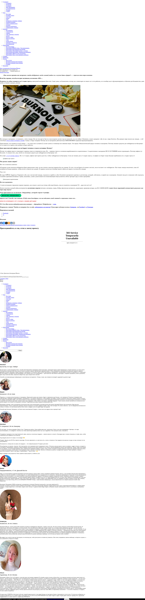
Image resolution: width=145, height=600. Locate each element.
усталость (32, 225)
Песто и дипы (9, 37)
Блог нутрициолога (10, 68)
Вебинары (5, 57)
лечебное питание (10, 22)
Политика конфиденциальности (55, 599)
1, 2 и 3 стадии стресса (12, 155)
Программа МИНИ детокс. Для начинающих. (18, 48)
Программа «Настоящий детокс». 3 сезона (17, 50)
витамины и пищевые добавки (14, 21)
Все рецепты (9, 30)
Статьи (8, 11)
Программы (6, 45)
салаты (8, 35)
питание (8, 25)
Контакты (5, 65)
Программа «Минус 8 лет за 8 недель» (16, 53)
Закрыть (66, 599)
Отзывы (8, 10)
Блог (4, 12)
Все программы (10, 46)
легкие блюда (9, 41)
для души (8, 16)
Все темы (8, 14)
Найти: (2, 350)
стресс (28, 225)
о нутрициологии (10, 8)
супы (7, 40)
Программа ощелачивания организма (15, 49)
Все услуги (9, 60)
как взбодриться (10, 225)
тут (54, 204)
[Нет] (69, 599)
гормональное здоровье (12, 27)
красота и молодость (11, 26)
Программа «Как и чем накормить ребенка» (17, 55)
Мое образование (10, 7)
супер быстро (9, 31)
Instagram (73, 207)
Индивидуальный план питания (14, 63)
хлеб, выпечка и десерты (12, 34)
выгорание (3, 225)
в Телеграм (89, 207)
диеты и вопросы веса (11, 23)
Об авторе (8, 4)
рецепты (5, 29)
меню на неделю (10, 38)
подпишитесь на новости (42, 207)
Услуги (5, 59)
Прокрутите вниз (4, 72)
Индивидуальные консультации (14, 61)
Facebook (82, 207)
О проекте (5, 1)
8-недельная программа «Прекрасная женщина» (18, 52)
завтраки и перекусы (11, 42)
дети (7, 19)
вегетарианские (10, 44)
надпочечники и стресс (20, 225)
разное (7, 18)
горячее (8, 33)
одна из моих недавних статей (15, 140)
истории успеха (10, 15)
